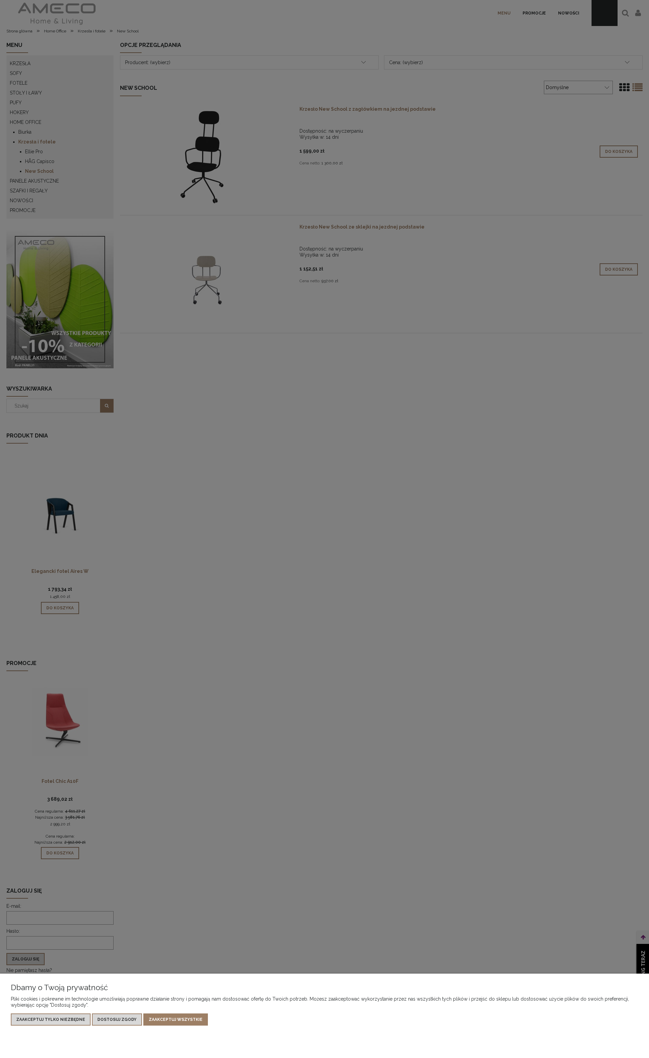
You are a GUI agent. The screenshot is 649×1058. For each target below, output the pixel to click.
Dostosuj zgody (117, 1019)
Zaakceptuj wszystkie (175, 1019)
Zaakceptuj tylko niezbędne (50, 1019)
